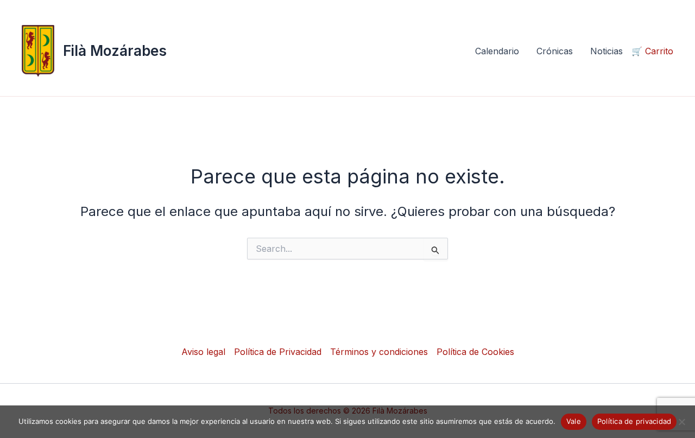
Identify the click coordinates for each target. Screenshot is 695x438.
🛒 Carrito (652, 51)
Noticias (606, 51)
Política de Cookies (475, 351)
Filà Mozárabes (115, 50)
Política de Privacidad (277, 351)
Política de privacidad (634, 421)
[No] (681, 421)
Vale (573, 421)
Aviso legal (203, 351)
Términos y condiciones (379, 351)
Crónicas (554, 51)
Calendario (497, 51)
